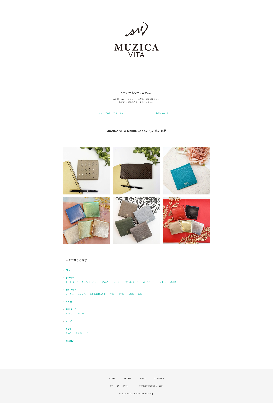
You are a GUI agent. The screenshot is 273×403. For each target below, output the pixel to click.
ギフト (69, 329)
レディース (81, 314)
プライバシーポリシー (120, 386)
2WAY (105, 282)
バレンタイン (92, 333)
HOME (112, 378)
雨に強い (70, 341)
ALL (68, 270)
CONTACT (159, 378)
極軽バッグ (71, 309)
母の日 (69, 333)
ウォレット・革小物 (167, 282)
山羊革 (131, 294)
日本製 (69, 302)
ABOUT (127, 378)
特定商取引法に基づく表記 (151, 386)
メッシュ (70, 294)
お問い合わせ (162, 113)
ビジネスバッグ (131, 282)
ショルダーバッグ (90, 282)
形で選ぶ (70, 278)
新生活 (79, 333)
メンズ (69, 314)
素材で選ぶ (71, 290)
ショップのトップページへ (111, 113)
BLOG (143, 378)
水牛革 (121, 294)
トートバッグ (72, 282)
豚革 (140, 294)
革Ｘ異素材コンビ (98, 294)
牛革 (112, 294)
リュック (116, 282)
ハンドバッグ (148, 282)
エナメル (82, 294)
